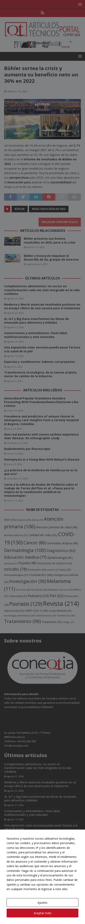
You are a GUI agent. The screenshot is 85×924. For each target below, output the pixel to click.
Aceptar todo (42, 913)
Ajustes (42, 902)
